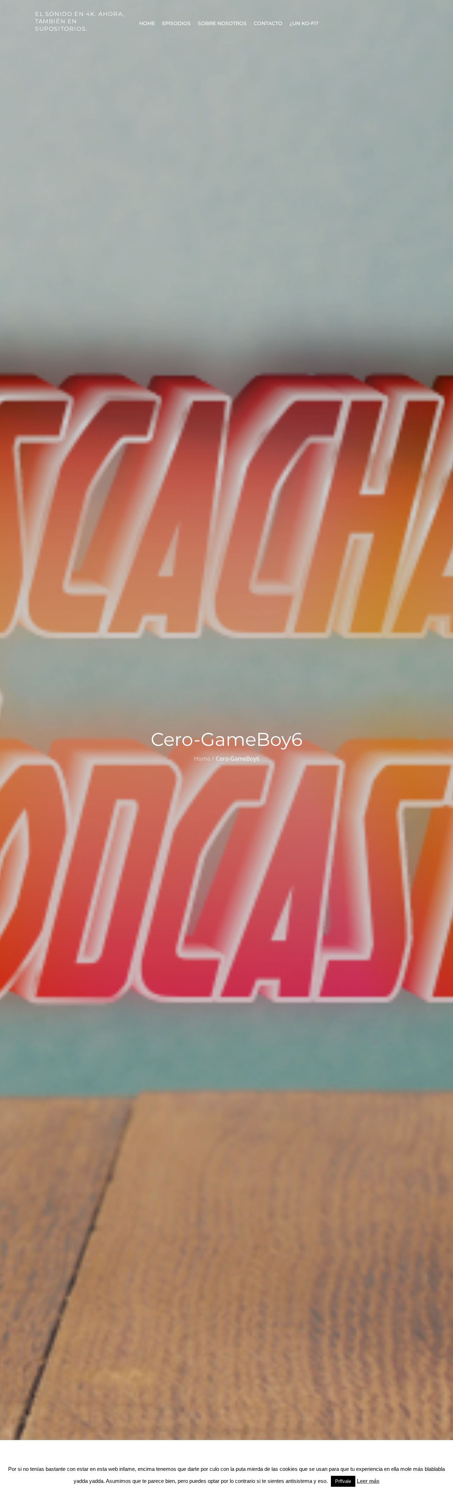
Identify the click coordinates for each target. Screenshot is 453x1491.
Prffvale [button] (343, 1481)
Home (147, 23)
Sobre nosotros (222, 23)
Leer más (368, 1481)
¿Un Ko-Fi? (304, 23)
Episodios (176, 23)
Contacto (268, 23)
